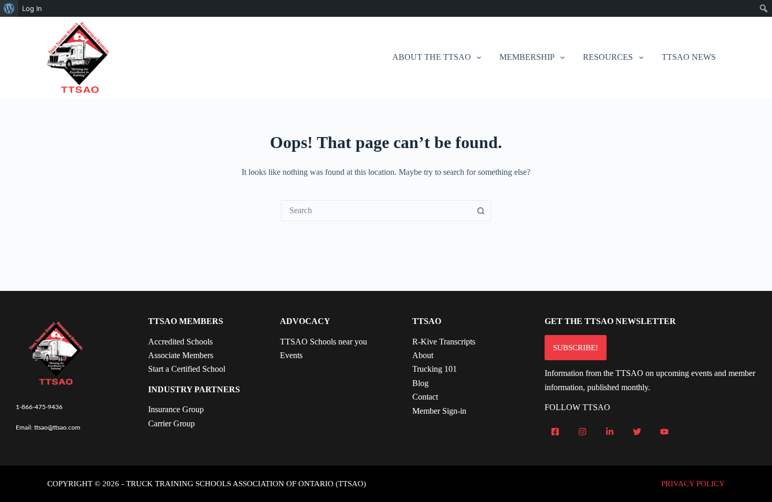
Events (291, 355)
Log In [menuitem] (32, 8)
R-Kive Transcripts (443, 341)
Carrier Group (171, 423)
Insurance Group (176, 409)
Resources (608, 57)
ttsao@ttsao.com (57, 427)
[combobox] (376, 210)
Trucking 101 (434, 368)
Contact (425, 396)
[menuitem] (9, 8)
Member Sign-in (439, 410)
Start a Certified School (186, 368)
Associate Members (180, 355)
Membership (527, 57)
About (422, 355)
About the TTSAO (431, 57)
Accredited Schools (180, 341)
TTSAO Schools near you (323, 341)
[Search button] (481, 211)
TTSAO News (689, 57)
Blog (420, 383)
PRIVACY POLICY (693, 483)
